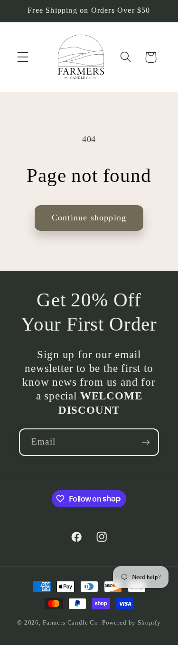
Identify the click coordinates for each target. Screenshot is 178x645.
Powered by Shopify (131, 622)
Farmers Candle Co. (71, 622)
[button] (23, 57)
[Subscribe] (145, 442)
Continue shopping (89, 217)
